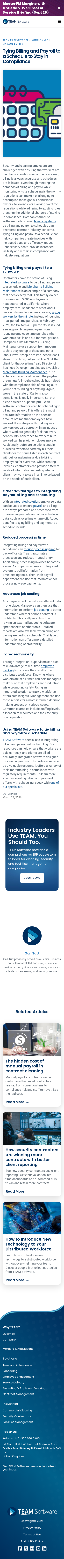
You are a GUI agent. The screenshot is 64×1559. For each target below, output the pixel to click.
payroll (37, 506)
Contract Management (18, 1394)
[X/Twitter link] (26, 1548)
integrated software (16, 282)
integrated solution (26, 501)
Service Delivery (13, 1382)
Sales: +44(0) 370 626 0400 (21, 1438)
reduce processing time (39, 549)
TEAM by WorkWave (16, 39)
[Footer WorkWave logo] (32, 1511)
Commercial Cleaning (17, 1410)
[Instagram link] (32, 1548)
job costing (41, 609)
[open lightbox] (32, 113)
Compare (9, 1340)
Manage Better (13, 43)
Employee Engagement (18, 1377)
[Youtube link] (38, 1548)
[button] (59, 22)
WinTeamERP (40, 39)
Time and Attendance (17, 1365)
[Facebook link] (19, 1548)
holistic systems (45, 221)
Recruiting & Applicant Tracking (24, 1388)
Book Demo (32, 878)
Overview (9, 1334)
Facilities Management (18, 1422)
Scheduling (10, 1371)
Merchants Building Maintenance (25, 372)
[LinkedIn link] (44, 1548)
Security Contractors (17, 1416)
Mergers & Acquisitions (18, 1349)
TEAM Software (13, 740)
